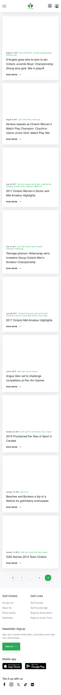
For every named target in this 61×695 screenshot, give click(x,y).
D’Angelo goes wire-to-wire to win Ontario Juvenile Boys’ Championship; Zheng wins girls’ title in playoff (30, 63)
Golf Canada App (39, 607)
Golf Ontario (27, 53)
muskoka (17, 315)
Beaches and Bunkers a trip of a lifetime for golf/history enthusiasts (27, 498)
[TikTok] (25, 684)
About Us (6, 607)
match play (36, 119)
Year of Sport (46, 431)
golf (21, 53)
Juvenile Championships (42, 53)
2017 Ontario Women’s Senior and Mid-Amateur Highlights (27, 193)
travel (26, 492)
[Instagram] (11, 684)
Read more (11, 74)
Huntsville (9, 315)
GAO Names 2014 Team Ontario (26, 557)
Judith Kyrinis (46, 184)
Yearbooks (7, 617)
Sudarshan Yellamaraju (14, 249)
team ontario (42, 552)
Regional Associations (41, 612)
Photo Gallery (9, 612)
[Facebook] (4, 684)
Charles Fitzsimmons (26, 313)
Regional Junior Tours (41, 617)
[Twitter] (18, 684)
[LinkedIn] (32, 684)
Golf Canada (25, 184)
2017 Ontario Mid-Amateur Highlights (29, 320)
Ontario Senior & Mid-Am (23, 186)
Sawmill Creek (11, 55)
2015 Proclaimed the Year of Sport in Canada (29, 438)
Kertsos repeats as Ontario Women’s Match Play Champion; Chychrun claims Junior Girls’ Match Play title (29, 128)
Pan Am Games (31, 371)
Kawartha (9, 186)
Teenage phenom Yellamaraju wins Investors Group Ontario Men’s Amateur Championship (28, 257)
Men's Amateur (36, 246)
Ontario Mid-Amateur (30, 315)
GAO (19, 371)
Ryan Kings (43, 315)
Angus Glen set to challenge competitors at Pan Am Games (25, 378)
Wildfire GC (38, 186)
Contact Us (7, 602)
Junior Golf (33, 552)
